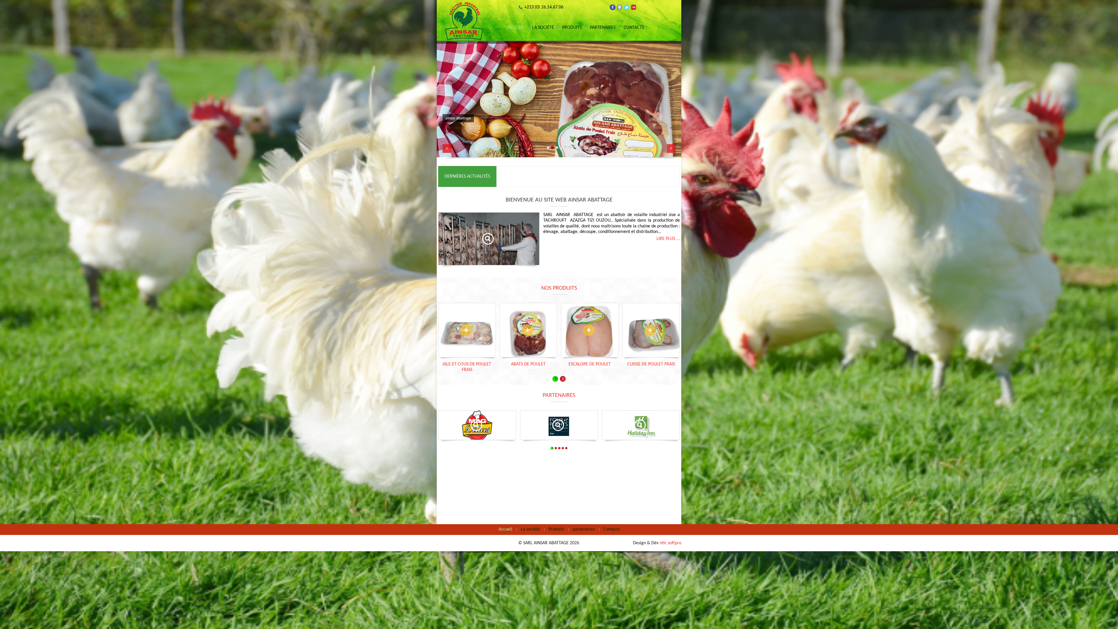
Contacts (634, 27)
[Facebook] (612, 7)
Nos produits (559, 288)
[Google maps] (619, 7)
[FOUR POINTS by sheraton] (559, 426)
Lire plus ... (668, 238)
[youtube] (633, 7)
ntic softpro (670, 543)
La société (543, 27)
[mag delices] (477, 426)
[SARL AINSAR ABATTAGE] (464, 21)
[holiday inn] (641, 426)
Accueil (516, 27)
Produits (572, 27)
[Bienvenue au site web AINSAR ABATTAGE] (488, 238)
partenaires (602, 27)
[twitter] (626, 7)
